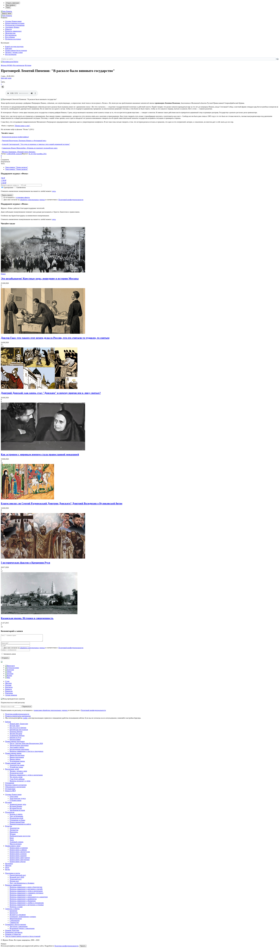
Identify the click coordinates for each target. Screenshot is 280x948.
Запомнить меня (10, 654)
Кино (12, 838)
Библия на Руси (15, 737)
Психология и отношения (14, 25)
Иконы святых (15, 759)
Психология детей (16, 773)
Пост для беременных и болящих (22, 883)
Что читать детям (16, 777)
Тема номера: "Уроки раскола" (16, 167)
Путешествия (10, 789)
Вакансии (9, 691)
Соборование (15, 920)
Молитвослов (10, 33)
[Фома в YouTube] (9, 674)
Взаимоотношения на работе (20, 824)
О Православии (15, 800)
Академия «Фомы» (12, 27)
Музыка (13, 834)
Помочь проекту (7, 195)
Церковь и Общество (13, 934)
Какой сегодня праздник (14, 46)
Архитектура (14, 828)
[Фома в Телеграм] (9, 670)
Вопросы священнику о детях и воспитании (26, 775)
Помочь (9, 11)
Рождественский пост (18, 875)
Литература (14, 830)
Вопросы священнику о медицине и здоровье (27, 905)
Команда (8, 689)
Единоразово (8, 187)
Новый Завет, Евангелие (19, 724)
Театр (12, 840)
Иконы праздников (17, 757)
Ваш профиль (10, 5)
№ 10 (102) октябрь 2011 (38, 154)
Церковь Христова (12, 930)
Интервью (9, 863)
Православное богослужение (16, 50)
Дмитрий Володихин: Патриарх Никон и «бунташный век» (24, 141)
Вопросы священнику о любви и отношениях (27, 903)
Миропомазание (16, 919)
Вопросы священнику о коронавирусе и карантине (29, 897)
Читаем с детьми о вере (14, 52)
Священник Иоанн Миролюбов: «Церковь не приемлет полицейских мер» (30, 148)
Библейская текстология (19, 730)
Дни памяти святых (17, 747)
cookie (25, 718)
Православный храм (12, 763)
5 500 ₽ (3, 183)
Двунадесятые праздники (19, 745)
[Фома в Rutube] (8, 676)
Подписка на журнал (13, 39)
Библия (8, 722)
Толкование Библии (17, 735)
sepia (9, 78)
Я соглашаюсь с (17, 197)
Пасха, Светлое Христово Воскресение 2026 (26, 743)
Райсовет (8, 48)
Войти (15, 62)
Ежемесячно (21, 187)
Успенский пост (16, 879)
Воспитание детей (12, 769)
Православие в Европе (18, 856)
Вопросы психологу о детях (20, 781)
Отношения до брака (17, 820)
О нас (7, 681)
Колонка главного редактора (16, 785)
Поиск (8, 7)
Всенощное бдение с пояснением (22, 928)
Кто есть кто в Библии (18, 728)
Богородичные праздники (19, 749)
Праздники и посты (12, 873)
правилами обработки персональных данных (51, 710)
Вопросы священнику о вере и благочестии (26, 887)
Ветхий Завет (15, 726)
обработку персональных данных (32, 200)
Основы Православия (13, 21)
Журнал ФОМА (7, 65)
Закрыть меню (6, 13)
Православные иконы (13, 753)
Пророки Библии (16, 732)
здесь (54, 191)
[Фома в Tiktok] (8, 672)
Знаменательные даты (18, 804)
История (28, 65)
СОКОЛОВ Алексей (14, 154)
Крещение (13, 911)
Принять (83, 946)
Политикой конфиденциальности (70, 200)
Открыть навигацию (12, 3)
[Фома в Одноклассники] (12, 668)
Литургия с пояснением (18, 926)
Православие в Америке (19, 848)
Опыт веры (14, 796)
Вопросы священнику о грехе (21, 895)
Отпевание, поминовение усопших (23, 917)
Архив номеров (11, 695)
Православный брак (17, 822)
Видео (7, 869)
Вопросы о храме (16, 907)
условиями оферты (23, 197)
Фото (7, 867)
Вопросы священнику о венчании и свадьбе (26, 889)
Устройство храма (16, 767)
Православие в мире (12, 846)
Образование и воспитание (15, 787)
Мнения (8, 865)
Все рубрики (10, 37)
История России (16, 808)
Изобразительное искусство (20, 836)
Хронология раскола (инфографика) (15, 137)
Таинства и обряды (12, 909)
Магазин (8, 683)
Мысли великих (16, 844)
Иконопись (14, 832)
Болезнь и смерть (16, 814)
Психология (9, 812)
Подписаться (26, 706)
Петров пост (14, 881)
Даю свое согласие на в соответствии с (43, 200)
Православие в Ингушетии (20, 858)
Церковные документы (13, 932)
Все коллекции (10, 54)
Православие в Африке (18, 850)
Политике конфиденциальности (66, 946)
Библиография (15, 739)
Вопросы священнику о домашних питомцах (26, 893)
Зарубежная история (17, 810)
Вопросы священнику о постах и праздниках (26, 751)
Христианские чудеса (18, 798)
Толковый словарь (16, 842)
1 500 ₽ (3, 180)
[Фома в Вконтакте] (10, 666)
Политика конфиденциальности (17, 714)
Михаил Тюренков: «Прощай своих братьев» (18, 152)
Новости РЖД (10, 791)
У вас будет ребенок (17, 779)
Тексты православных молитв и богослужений (22, 936)
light (2, 78)
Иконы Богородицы (17, 755)
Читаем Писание (16, 733)
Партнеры (9, 693)
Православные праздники (15, 741)
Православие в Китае (18, 862)
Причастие (14, 913)
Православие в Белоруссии (20, 852)
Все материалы (11, 35)
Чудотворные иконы (17, 761)
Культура (8, 826)
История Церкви (16, 806)
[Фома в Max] (7, 677)
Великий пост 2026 (17, 877)
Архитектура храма (17, 765)
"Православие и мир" (22, 126)
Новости (8, 29)
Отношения (9, 783)
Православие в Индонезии (20, 860)
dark (5, 78)
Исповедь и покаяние (18, 915)
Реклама (8, 685)
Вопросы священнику (13, 31)
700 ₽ (3, 178)
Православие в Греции (18, 854)
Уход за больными (16, 816)
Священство (14, 922)
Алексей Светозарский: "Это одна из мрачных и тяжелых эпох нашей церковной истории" (36, 144)
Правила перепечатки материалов (18, 716)
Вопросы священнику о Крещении (23, 901)
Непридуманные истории (14, 23)
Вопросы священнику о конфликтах (23, 899)
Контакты (9, 687)
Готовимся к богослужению (15, 924)
